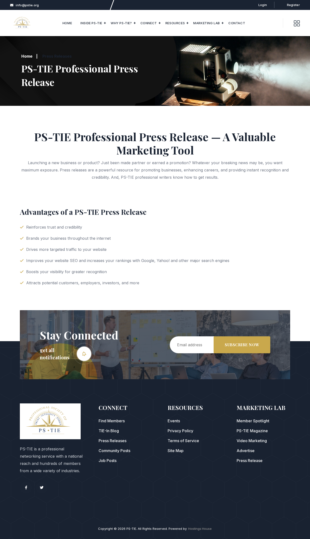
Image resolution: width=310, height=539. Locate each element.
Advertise (246, 450)
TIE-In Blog (109, 430)
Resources (175, 23)
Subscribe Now (242, 344)
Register (293, 5)
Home (67, 23)
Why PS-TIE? (121, 23)
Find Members (112, 420)
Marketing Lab (206, 23)
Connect (148, 23)
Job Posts (107, 460)
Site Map (176, 450)
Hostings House (200, 529)
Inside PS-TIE (91, 23)
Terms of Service (183, 440)
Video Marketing (252, 440)
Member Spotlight (253, 420)
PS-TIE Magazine (252, 430)
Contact (236, 23)
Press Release (250, 460)
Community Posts (114, 450)
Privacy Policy (180, 430)
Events (174, 420)
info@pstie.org (27, 5)
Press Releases (112, 440)
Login (262, 5)
